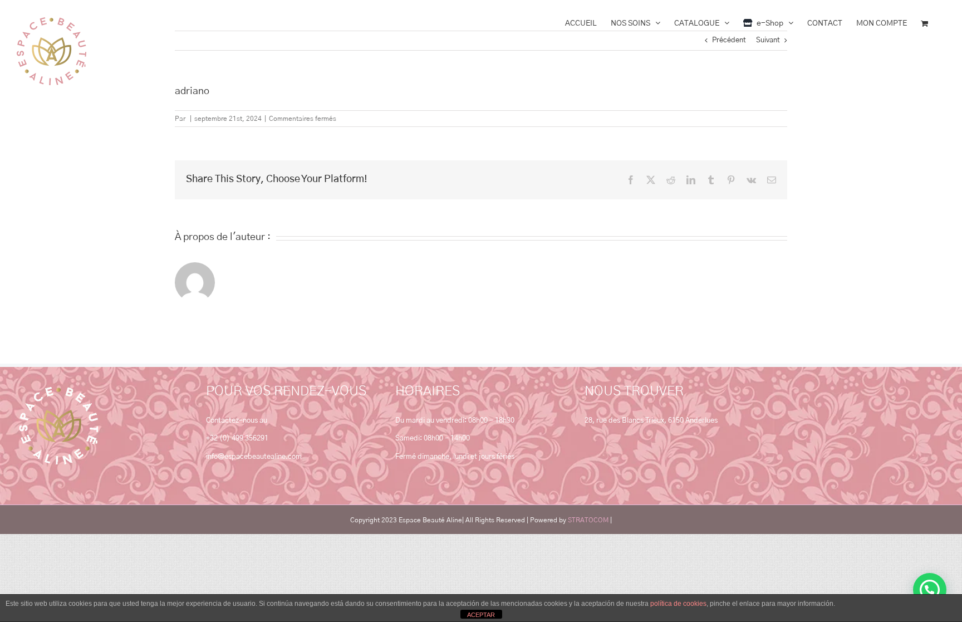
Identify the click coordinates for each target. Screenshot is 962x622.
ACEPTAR (481, 614)
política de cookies (678, 604)
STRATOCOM (588, 520)
